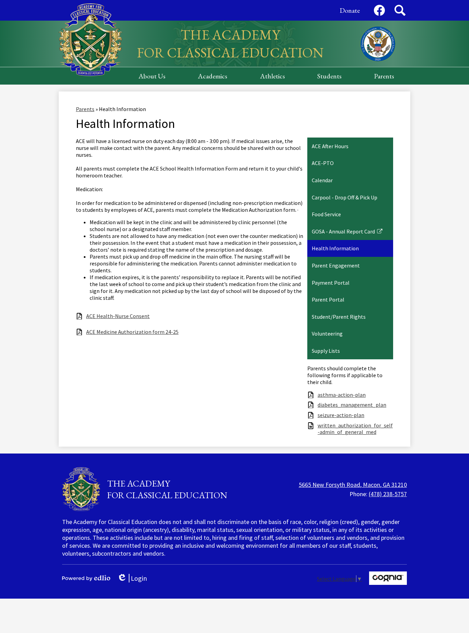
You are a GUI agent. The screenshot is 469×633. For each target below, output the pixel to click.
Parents (85, 109)
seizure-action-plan (341, 415)
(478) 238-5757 (388, 494)
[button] (152, 76)
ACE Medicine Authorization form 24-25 (132, 332)
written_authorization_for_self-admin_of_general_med (355, 428)
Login (134, 578)
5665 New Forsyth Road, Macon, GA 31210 (353, 485)
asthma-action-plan (342, 395)
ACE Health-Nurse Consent (118, 316)
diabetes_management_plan (352, 405)
